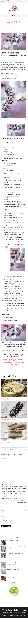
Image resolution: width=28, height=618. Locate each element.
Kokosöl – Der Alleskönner (13, 569)
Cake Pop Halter (19, 362)
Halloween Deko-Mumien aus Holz (15, 553)
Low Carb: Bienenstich (5, 440)
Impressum (22, 615)
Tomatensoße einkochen (12, 576)
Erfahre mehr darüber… (18, 352)
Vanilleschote (18, 361)
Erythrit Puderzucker (17, 359)
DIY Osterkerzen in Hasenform (14, 540)
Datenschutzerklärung (7, 500)
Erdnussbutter (9, 361)
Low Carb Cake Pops (14, 22)
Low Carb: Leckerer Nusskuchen (8, 419)
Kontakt (5, 615)
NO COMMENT (9, 449)
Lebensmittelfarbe (8, 362)
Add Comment (24, 449)
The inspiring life (6, 399)
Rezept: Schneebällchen (12, 563)
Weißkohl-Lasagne (5, 398)
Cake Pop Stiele (13, 364)
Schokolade (6, 359)
